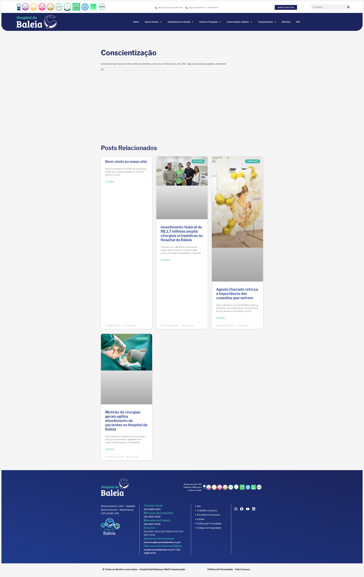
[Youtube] (247, 509)
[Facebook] (241, 509)
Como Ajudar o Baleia (238, 22)
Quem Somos (151, 22)
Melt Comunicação (175, 569)
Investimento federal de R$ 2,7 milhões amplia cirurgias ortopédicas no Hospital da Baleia (182, 233)
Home (136, 22)
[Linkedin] (253, 509)
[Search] (348, 7)
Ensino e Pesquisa (208, 22)
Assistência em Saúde (179, 22)
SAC (298, 22)
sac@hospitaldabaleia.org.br (159, 549)
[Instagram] (235, 509)
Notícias (286, 22)
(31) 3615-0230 (152, 516)
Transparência (265, 22)
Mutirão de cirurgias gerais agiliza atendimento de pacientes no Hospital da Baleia (126, 420)
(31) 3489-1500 (152, 509)
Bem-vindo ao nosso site (126, 161)
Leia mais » (110, 182)
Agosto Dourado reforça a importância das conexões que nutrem (237, 293)
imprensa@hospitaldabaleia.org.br (162, 542)
